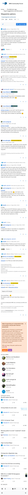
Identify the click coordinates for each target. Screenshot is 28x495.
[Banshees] (2, 435)
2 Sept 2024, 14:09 (20, 225)
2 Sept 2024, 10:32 (9, 123)
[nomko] (2, 412)
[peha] (2, 466)
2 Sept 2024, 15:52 (9, 258)
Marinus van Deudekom (8, 256)
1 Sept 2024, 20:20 (9, 93)
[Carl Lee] (2, 423)
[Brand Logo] (4, 3)
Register (5, 350)
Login (10, 350)
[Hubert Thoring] (2, 478)
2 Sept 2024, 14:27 (15, 241)
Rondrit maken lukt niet (7, 397)
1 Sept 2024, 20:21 (9, 108)
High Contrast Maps (6, 443)
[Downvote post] (25, 49)
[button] (2, 493)
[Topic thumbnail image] (24, 409)
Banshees (5, 434)
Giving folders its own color (9, 407)
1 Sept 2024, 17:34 (15, 29)
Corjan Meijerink (7, 92)
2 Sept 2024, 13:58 (20, 188)
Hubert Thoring (7, 478)
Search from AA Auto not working (10, 463)
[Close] (25, 324)
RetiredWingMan (7, 140)
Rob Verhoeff (6, 56)
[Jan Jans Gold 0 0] (2, 456)
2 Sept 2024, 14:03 (15, 205)
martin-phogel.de (7, 121)
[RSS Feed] (18, 19)
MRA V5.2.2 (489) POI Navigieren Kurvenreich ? (10, 474)
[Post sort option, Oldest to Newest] (3, 24)
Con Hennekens (6, 283)
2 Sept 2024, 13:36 (15, 165)
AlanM (4, 29)
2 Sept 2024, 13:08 (9, 142)
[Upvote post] (20, 49)
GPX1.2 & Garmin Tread (7, 420)
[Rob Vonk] (2, 400)
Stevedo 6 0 (6, 412)
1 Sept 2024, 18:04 (9, 58)
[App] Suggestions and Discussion (9, 17)
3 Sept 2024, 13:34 (9, 285)
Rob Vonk (5, 399)
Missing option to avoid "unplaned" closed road (13, 431)
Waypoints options (13, 287)
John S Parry (6, 445)
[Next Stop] (2, 445)
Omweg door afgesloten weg (9, 453)
